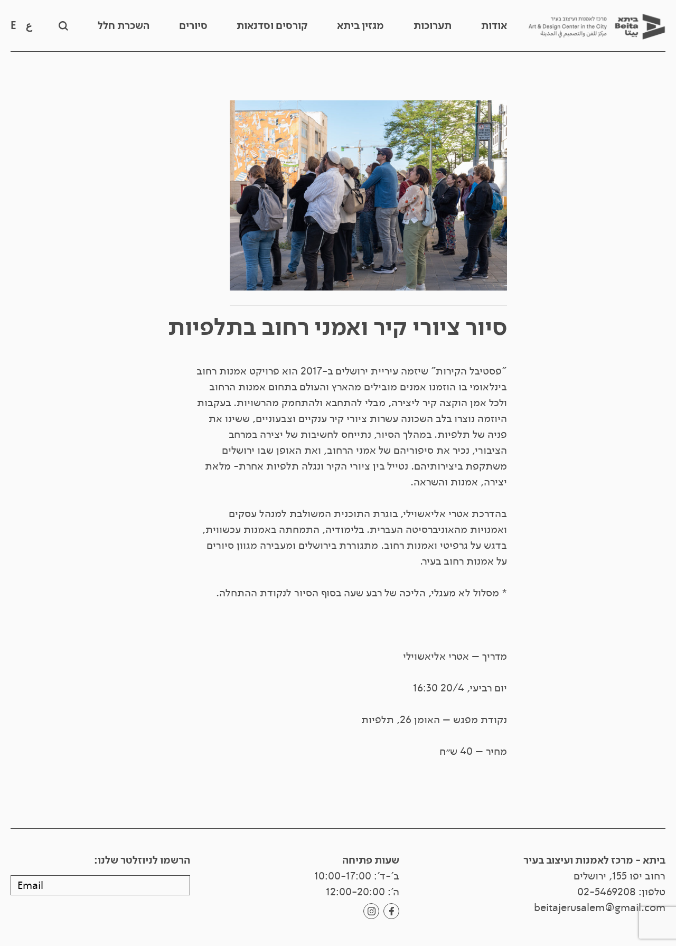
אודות (494, 25)
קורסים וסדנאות (272, 25)
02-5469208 (606, 892)
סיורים (193, 25)
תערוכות (433, 25)
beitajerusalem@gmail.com (599, 908)
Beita (596, 26)
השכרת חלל (123, 25)
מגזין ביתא (360, 25)
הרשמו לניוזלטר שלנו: (142, 860)
